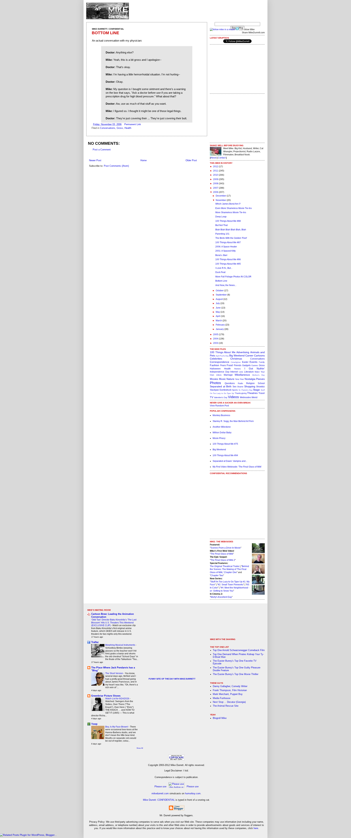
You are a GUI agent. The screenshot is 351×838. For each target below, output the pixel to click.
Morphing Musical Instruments (120, 645)
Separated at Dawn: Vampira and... (230, 461)
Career (249, 355)
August (219, 299)
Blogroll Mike (220, 718)
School (261, 383)
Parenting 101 (222, 234)
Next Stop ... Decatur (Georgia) (229, 702)
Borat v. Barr (221, 255)
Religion (250, 383)
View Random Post (219, 405)
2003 (216, 343)
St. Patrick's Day (245, 390)
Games (254, 365)
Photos (215, 383)
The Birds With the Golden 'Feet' (231, 238)
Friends (237, 365)
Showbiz (260, 386)
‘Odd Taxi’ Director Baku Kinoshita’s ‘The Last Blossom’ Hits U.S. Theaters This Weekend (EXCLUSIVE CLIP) (113, 622)
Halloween (215, 368)
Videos (233, 397)
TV (211, 397)
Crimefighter (236, 362)
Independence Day (219, 372)
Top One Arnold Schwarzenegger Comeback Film (239, 650)
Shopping (249, 386)
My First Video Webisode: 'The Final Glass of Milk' (237, 466)
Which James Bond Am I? (228, 204)
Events (253, 361)
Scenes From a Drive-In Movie (226, 548)
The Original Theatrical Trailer (224, 566)
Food (230, 365)
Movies (214, 378)
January (220, 329)
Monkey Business (221, 415)
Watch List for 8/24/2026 (117, 698)
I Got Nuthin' (254, 368)
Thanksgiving (241, 393)
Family (262, 362)
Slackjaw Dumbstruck (220, 390)
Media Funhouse (221, 698)
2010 (216, 175)
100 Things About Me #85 (228, 264)
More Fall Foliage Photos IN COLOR (233, 276)
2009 (216, 179)
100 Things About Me (222, 352)
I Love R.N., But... (223, 268)
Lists (241, 372)
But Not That (221, 225)
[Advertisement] (198, 11)
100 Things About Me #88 (228, 221)
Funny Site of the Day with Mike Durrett (172, 679)
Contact (222, 157)
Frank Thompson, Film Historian (230, 690)
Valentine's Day (220, 397)
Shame (240, 387)
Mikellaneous (242, 374)
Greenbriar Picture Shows (105, 696)
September (221, 294)
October (220, 290)
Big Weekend (237, 355)
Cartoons (259, 355)
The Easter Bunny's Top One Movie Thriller (235, 674)
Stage (256, 389)
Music (222, 378)
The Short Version (114, 673)
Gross (120, 128)
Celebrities (216, 358)
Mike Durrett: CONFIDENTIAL (159, 800)
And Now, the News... (225, 285)
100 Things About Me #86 (228, 259)
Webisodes (245, 397)
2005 (216, 334)
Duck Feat (220, 272)
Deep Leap (221, 216)
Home (143, 160)
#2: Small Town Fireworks (230, 584)
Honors (237, 369)
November (221, 200)
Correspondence (219, 361)
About (213, 157)
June (218, 307)
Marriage (228, 375)
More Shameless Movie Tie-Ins (230, 212)
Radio (240, 383)
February (220, 324)
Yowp (94, 724)
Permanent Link (132, 124)
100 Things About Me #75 (225, 444)
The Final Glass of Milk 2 (223, 560)
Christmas (236, 358)
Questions (230, 383)
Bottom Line (105, 33)
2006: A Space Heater (226, 246)
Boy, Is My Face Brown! (117, 726)
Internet (234, 372)
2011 (216, 170)
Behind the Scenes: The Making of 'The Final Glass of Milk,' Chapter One (229, 569)
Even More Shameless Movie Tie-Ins (233, 208)
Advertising (242, 352)
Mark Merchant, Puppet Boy (228, 694)
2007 (216, 188)
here (256, 828)
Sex (234, 386)
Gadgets (246, 365)
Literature (249, 372)
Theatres (252, 393)
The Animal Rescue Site (225, 706)
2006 (216, 192)
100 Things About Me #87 (228, 242)
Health (127, 128)
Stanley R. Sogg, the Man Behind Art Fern (233, 421)
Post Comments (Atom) (116, 166)
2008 (216, 183)
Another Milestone (222, 427)
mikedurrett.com (160, 793)
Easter (245, 362)
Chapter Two (217, 575)
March (219, 320)
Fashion (214, 365)
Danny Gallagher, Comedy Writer (230, 686)
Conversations (107, 128)
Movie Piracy (219, 438)
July (218, 303)
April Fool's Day (222, 356)
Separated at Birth (220, 386)
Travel (261, 393)
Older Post (191, 160)
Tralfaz (95, 642)
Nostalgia (250, 378)
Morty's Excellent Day (221, 597)
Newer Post (95, 160)
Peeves (260, 378)
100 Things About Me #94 (225, 455)
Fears (223, 365)
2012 (216, 166)
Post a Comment (102, 149)
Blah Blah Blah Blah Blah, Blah (230, 229)
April (218, 316)
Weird (254, 397)
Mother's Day (258, 375)
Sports (235, 390)
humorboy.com (193, 793)
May (218, 312)
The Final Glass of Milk (222, 554)
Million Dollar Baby (222, 432)
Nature (230, 378)
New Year (239, 379)
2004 (216, 338)
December (221, 195)
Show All (140, 748)
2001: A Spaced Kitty (225, 251)
